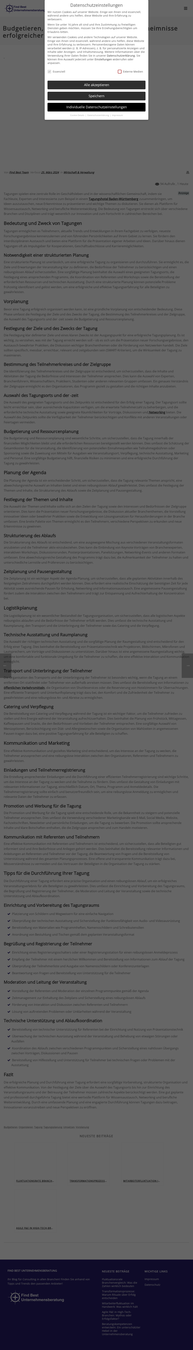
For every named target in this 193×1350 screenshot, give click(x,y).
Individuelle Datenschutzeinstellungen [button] (96, 107)
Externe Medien (133, 71)
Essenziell (59, 71)
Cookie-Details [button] (77, 115)
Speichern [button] (96, 96)
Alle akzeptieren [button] (96, 85)
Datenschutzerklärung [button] (98, 115)
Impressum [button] (117, 115)
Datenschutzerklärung (121, 55)
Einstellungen (103, 59)
